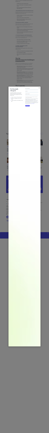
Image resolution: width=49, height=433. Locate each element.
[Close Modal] (39, 88)
